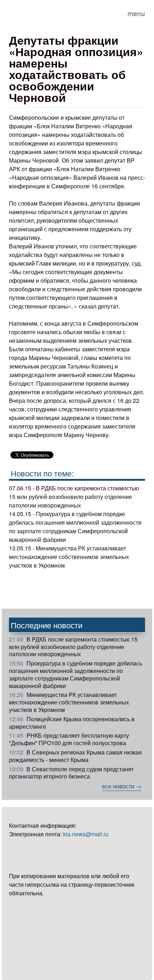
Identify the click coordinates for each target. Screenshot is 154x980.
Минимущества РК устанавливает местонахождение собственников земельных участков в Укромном (69, 702)
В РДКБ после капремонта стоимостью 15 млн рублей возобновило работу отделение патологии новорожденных (73, 646)
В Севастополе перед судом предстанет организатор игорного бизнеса (71, 773)
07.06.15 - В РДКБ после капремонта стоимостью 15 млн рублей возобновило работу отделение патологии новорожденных (74, 496)
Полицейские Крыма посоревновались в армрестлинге (72, 723)
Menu (136, 13)
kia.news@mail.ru (86, 834)
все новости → (121, 786)
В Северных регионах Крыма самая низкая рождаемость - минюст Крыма (75, 756)
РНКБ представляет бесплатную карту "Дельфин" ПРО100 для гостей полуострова (69, 739)
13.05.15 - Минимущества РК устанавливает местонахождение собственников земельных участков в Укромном (69, 556)
